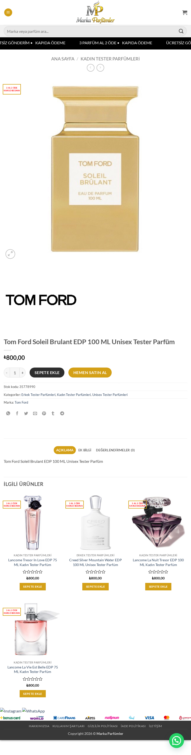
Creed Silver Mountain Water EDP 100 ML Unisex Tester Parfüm (95, 562)
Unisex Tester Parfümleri (110, 395)
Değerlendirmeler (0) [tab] (115, 450)
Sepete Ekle (47, 372)
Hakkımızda (39, 726)
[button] (8, 12)
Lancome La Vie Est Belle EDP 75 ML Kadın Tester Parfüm (32, 669)
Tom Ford (21, 402)
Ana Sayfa (62, 58)
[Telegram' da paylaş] (62, 413)
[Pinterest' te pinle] (44, 413)
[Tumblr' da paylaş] (53, 413)
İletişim (155, 726)
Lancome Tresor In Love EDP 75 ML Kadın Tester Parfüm (32, 562)
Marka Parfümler (109, 733)
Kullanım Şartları (68, 726)
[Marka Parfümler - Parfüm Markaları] (95, 12)
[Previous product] (100, 68)
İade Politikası (133, 726)
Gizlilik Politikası (103, 726)
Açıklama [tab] (65, 450)
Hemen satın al (90, 372)
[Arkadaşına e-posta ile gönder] (35, 413)
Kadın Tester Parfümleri (110, 58)
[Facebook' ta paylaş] (17, 413)
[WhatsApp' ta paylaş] (8, 413)
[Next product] (91, 68)
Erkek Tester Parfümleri (38, 395)
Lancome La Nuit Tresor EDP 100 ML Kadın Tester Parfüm (158, 562)
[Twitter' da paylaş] (26, 413)
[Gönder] (181, 31)
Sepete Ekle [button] (32, 586)
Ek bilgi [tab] (84, 450)
